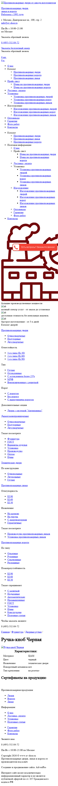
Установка (12, 93)
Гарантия (12, 121)
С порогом (13, 393)
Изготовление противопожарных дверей (35, 108)
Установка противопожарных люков (33, 102)
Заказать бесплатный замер (15, 48)
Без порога (13, 396)
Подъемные (13, 593)
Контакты (12, 127)
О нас (10, 65)
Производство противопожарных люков (28, 533)
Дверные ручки (33, 631)
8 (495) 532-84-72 (10, 42)
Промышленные (16, 600)
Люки (10, 701)
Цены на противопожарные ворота (32, 87)
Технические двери (11, 462)
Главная (5, 631)
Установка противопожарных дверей (33, 96)
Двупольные (14, 476)
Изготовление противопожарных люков (35, 114)
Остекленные (14, 373)
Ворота (11, 698)
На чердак (12, 516)
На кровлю (13, 513)
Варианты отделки (17, 444)
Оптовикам (13, 117)
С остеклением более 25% (21, 376)
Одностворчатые (16, 335)
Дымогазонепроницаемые (15, 416)
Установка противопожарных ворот (33, 99)
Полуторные (14, 338)
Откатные (12, 553)
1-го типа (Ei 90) (16, 359)
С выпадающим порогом (20, 399)
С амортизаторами (17, 519)
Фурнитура (13, 438)
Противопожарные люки (27, 78)
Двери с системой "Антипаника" (24, 410)
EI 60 (10, 499)
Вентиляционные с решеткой (22, 382)
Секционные (14, 559)
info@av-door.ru (9, 22)
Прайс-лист (13, 81)
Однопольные (14, 473)
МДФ (10, 379)
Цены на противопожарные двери (32, 84)
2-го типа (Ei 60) (16, 356)
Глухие (11, 370)
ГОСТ (10, 441)
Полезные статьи (16, 615)
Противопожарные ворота (27, 75)
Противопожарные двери (27, 72)
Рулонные (12, 556)
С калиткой (13, 590)
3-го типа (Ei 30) (16, 352)
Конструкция (14, 612)
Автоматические (16, 596)
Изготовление (21, 187)
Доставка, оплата (16, 90)
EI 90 (10, 496)
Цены (10, 457)
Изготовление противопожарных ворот (35, 111)
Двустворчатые (15, 341)
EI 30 (10, 502)
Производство (14, 451)
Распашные (13, 562)
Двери (10, 695)
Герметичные (14, 522)
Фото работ (13, 124)
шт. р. (3, 59)
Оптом (11, 454)
